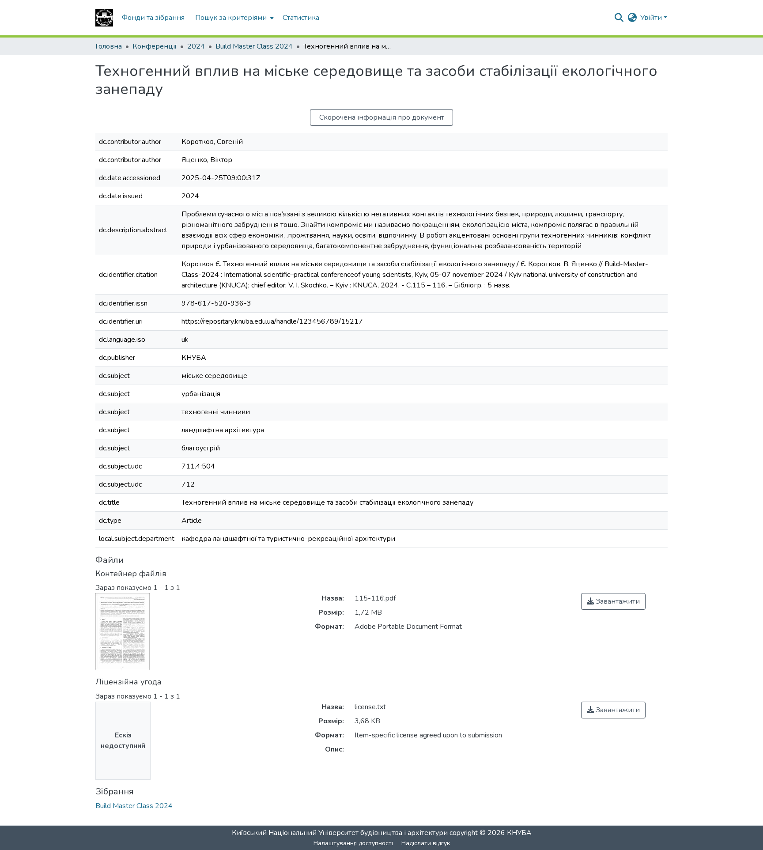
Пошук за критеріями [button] (231, 18)
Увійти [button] (652, 18)
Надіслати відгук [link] (425, 843)
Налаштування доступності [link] (353, 843)
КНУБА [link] (519, 833)
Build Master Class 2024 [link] (254, 46)
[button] (104, 17)
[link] (613, 601)
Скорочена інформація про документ (381, 117)
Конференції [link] (154, 46)
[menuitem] (233, 17)
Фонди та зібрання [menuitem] (153, 18)
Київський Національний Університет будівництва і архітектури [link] (340, 833)
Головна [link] (108, 46)
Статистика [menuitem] (301, 18)
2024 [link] (196, 46)
